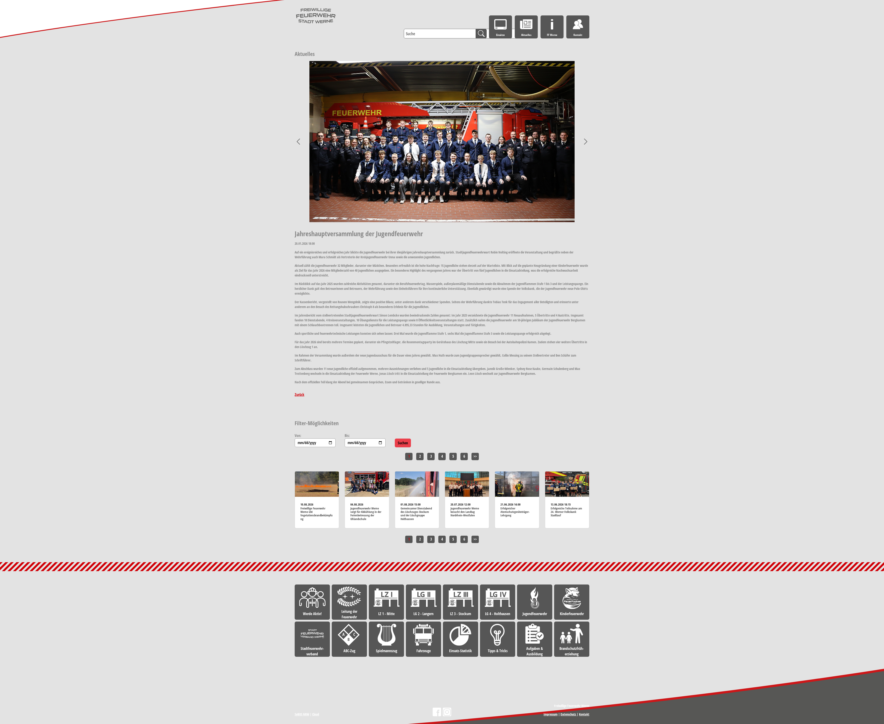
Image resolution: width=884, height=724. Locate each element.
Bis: (347, 435)
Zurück (299, 394)
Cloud (315, 714)
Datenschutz (569, 714)
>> (475, 456)
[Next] (582, 141)
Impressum (551, 714)
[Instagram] (447, 712)
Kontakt (584, 714)
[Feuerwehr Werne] (316, 15)
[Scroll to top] (873, 646)
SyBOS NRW (302, 714)
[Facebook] (437, 712)
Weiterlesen (317, 499)
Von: (298, 435)
